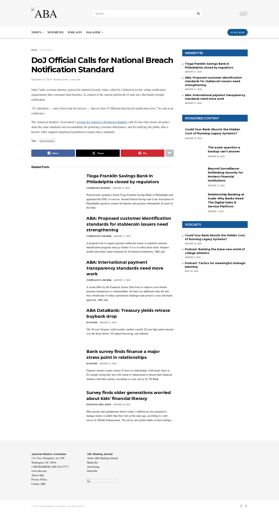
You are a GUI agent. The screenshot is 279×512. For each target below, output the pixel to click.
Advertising (93, 466)
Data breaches (47, 140)
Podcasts (75, 32)
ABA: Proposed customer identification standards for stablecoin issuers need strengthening (128, 224)
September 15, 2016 (41, 79)
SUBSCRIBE (237, 32)
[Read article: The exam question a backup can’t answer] (193, 153)
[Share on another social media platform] (169, 153)
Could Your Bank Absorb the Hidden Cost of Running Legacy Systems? (215, 237)
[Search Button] (199, 13)
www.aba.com (38, 471)
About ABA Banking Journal (102, 458)
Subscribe (92, 471)
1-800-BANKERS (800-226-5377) (50, 466)
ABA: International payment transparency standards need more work (124, 268)
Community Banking (98, 188)
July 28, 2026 (191, 271)
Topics (36, 32)
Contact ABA (38, 484)
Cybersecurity (46, 49)
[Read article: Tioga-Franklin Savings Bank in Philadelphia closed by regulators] (56, 191)
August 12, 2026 (216, 185)
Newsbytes (55, 32)
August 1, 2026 (216, 211)
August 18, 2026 (216, 156)
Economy (92, 322)
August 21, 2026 (121, 187)
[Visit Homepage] (58, 13)
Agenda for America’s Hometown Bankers (101, 122)
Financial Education (98, 404)
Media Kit (92, 462)
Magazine (93, 32)
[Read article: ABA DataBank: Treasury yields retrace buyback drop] (56, 325)
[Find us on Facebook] (241, 506)
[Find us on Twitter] (246, 506)
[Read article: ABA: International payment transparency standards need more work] (56, 277)
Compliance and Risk (99, 236)
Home (34, 49)
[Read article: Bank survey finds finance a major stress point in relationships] (56, 366)
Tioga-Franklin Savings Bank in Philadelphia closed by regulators (209, 65)
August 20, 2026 (121, 404)
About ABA (37, 475)
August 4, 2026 (193, 257)
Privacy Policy (39, 479)
